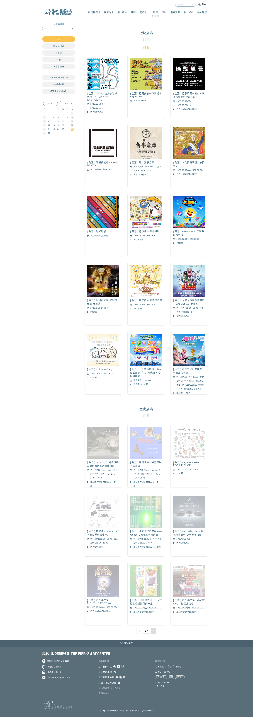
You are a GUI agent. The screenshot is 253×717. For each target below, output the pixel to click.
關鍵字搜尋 (58, 24)
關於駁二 (144, 12)
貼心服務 (202, 12)
